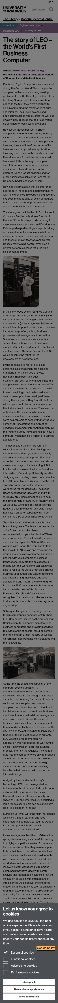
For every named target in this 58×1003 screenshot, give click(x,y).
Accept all (29, 982)
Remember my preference (29, 989)
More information (29, 996)
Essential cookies (22, 952)
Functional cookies (23, 959)
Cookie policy (46, 948)
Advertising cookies (23, 966)
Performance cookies (24, 972)
